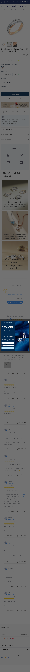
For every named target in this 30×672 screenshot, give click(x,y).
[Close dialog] (28, 322)
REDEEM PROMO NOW (7, 348)
